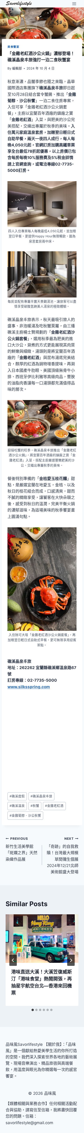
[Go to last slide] (13, 960)
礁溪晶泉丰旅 (41, 796)
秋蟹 (35, 806)
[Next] (71, 960)
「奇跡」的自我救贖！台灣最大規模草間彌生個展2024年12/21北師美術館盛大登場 (62, 855)
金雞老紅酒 (54, 806)
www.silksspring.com (28, 686)
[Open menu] (74, 3)
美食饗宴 (13, 46)
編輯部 (17, 68)
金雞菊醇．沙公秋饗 (25, 815)
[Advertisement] (42, 741)
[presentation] (42, 938)
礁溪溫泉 (17, 806)
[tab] (33, 1010)
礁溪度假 (17, 796)
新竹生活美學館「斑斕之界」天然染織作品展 (21, 849)
